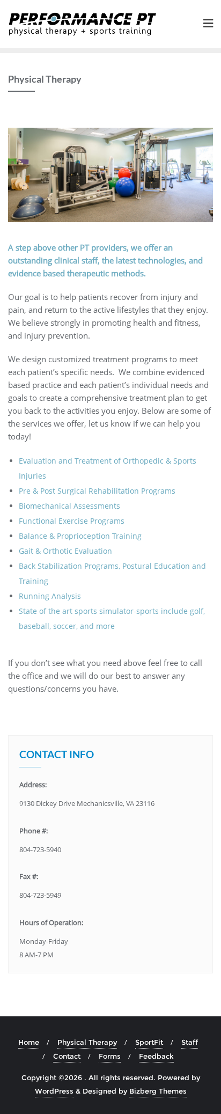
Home (28, 1042)
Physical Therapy (87, 1042)
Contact (66, 1056)
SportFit (149, 1042)
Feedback (156, 1056)
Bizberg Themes (158, 1091)
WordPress (54, 1091)
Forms (110, 1056)
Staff (189, 1042)
